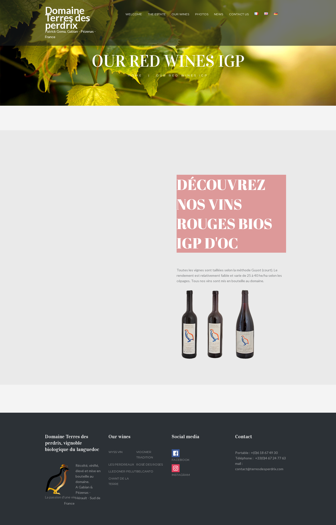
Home (135, 75)
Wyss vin (115, 452)
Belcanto (144, 471)
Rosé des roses (149, 464)
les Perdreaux (121, 464)
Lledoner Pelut (122, 471)
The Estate (157, 14)
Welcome (133, 14)
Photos (201, 14)
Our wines (180, 14)
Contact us (239, 14)
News (218, 14)
